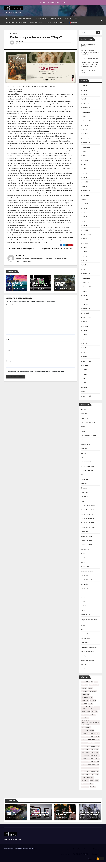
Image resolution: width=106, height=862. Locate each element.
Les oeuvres (84, 588)
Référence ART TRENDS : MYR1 (90, 755)
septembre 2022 (86, 234)
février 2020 (84, 348)
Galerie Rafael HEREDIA (88, 518)
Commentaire (10, 305)
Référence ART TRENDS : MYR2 (90, 758)
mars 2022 (84, 260)
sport (91, 780)
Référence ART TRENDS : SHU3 (90, 768)
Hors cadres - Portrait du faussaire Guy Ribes (88, 707)
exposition (93, 700)
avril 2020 (84, 339)
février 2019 (84, 387)
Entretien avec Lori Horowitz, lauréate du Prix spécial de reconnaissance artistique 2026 (90, 64)
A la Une (34, 278)
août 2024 (84, 156)
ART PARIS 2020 (94, 685)
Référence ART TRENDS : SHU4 (90, 771)
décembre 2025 (86, 107)
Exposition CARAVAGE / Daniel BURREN (57, 248)
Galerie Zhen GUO (86, 545)
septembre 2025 (86, 121)
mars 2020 (84, 343)
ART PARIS (85, 685)
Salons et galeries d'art (88, 651)
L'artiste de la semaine (88, 571)
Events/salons (35, 22)
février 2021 (84, 295)
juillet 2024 (84, 160)
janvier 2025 (85, 138)
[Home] (7, 18)
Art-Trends (21, 41)
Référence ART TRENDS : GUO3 (90, 740)
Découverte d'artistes (60, 280)
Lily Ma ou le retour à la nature (90, 58)
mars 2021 (84, 291)
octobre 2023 (85, 195)
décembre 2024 (86, 142)
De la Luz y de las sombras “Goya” (36, 37)
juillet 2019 (84, 365)
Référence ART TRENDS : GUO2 (90, 736)
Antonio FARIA (85, 681)
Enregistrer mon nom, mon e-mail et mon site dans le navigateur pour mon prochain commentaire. (35, 371)
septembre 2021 (86, 287)
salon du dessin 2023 (87, 777)
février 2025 (84, 134)
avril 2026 (84, 94)
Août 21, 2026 (12, 817)
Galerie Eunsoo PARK (88, 514)
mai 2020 (84, 335)
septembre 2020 (86, 317)
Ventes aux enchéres (87, 660)
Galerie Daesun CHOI (87, 510)
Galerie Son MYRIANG (88, 527)
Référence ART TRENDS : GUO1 (90, 733)
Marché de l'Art (85, 614)
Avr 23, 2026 (12, 288)
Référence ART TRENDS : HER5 (90, 749)
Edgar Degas (85, 700)
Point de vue (85, 642)
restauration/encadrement (88, 647)
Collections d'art (86, 462)
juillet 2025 (84, 125)
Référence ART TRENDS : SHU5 (90, 774)
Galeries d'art (85, 549)
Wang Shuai (85, 783)
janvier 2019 (85, 391)
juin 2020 (84, 330)
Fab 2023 (84, 703)
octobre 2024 (85, 151)
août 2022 (84, 239)
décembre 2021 (86, 273)
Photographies (85, 638)
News (83, 629)
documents (84, 479)
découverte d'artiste (87, 697)
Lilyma (17, 280)
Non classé (84, 634)
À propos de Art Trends (55, 22)
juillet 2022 (84, 243)
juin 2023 (84, 208)
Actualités (40, 18)
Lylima (83, 610)
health (90, 703)
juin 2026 (84, 90)
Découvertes (55, 18)
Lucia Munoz (85, 718)
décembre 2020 (86, 304)
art (92, 681)
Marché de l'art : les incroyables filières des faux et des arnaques (90, 722)
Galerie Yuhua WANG (87, 540)
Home (13, 18)
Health (83, 553)
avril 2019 (84, 378)
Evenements (85, 488)
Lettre (82, 593)
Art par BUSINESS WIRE (88, 435)
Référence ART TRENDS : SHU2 (90, 765)
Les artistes (84, 575)
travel (96, 780)
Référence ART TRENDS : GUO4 (90, 743)
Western (83, 664)
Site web (8, 361)
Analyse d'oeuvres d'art (88, 422)
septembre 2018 (86, 396)
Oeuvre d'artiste (86, 727)
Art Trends (32, 848)
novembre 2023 (86, 190)
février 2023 (84, 225)
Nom (7, 339)
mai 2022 (84, 252)
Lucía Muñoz (85, 606)
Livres (83, 601)
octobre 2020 (85, 313)
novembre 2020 (86, 308)
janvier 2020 (85, 352)
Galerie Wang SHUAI (87, 531)
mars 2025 (84, 129)
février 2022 (84, 265)
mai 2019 (84, 374)
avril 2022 (84, 256)
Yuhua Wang (85, 786)
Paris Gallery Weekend (88, 730)
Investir (83, 562)
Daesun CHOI (85, 694)
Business (84, 448)
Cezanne (84, 453)
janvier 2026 (85, 103)
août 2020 (84, 321)
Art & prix (84, 431)
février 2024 (84, 177)
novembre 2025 (86, 112)
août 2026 (84, 86)
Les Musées (84, 584)
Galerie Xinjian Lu (86, 536)
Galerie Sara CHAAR (87, 523)
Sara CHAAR (85, 780)
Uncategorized (85, 656)
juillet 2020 (84, 326)
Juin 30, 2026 (85, 817)
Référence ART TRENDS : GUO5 (90, 746)
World (83, 669)
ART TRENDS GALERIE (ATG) (15, 22)
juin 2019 (84, 370)
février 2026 (84, 99)
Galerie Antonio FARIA (88, 505)
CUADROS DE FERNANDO (89, 691)
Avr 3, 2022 (60, 288)
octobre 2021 (85, 282)
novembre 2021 (86, 278)
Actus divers (84, 418)
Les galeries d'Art (86, 579)
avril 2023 (84, 217)
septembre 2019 (86, 361)
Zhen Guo (92, 786)
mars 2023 (84, 221)
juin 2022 (84, 247)
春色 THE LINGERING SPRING (12, 814)
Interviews (84, 558)
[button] (101, 20)
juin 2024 (84, 164)
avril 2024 (84, 173)
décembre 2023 (86, 186)
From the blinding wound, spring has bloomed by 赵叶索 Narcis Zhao (90, 52)
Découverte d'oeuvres (87, 470)
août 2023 (84, 199)
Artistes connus (71, 18)
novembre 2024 (86, 147)
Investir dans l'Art (86, 566)
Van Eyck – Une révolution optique (21, 248)
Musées (83, 625)
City (82, 457)
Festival (83, 501)
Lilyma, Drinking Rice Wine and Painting (15, 285)
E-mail (8, 350)
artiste (83, 440)
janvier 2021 (85, 300)
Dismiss (64, 2)
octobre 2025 (85, 116)
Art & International (86, 427)
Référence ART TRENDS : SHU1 (90, 761)
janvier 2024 (85, 182)
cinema (90, 688)
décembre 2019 (86, 356)
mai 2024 (84, 169)
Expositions (84, 496)
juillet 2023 (84, 204)
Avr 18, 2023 (36, 288)
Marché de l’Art (25, 18)
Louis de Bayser (91, 714)
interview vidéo (86, 711)
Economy (84, 483)
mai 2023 (84, 212)
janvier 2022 (85, 269)
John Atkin (94, 711)
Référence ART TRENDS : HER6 (90, 752)
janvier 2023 (85, 230)
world (91, 783)
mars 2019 (84, 383)
